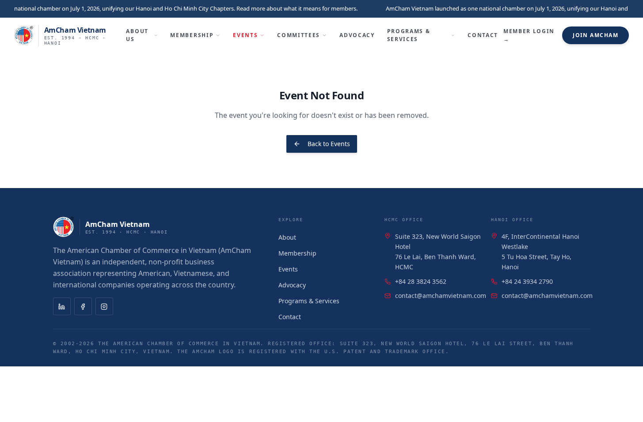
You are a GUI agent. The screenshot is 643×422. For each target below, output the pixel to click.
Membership (191, 35)
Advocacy (356, 35)
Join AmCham (595, 35)
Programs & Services (408, 35)
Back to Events (329, 143)
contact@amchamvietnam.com (440, 295)
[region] (321, 9)
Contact (483, 35)
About (287, 237)
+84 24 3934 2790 (527, 281)
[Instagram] (104, 306)
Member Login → (529, 35)
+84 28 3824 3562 (420, 281)
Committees (298, 35)
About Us (137, 35)
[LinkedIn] (62, 306)
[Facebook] (83, 306)
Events (245, 35)
